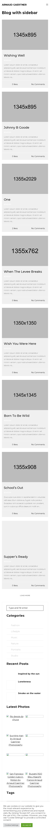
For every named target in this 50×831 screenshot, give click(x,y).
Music (14, 637)
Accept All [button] (27, 825)
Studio (14, 655)
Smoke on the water (29, 693)
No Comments (38, 84)
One (7, 199)
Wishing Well (14, 55)
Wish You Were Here (20, 344)
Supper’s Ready (16, 557)
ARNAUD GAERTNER (14, 4)
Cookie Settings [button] (11, 825)
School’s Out (13, 488)
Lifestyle (15, 631)
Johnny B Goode (16, 127)
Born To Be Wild (16, 416)
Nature (14, 643)
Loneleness (24, 682)
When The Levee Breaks (23, 271)
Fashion (15, 625)
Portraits (15, 649)
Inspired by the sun (28, 674)
